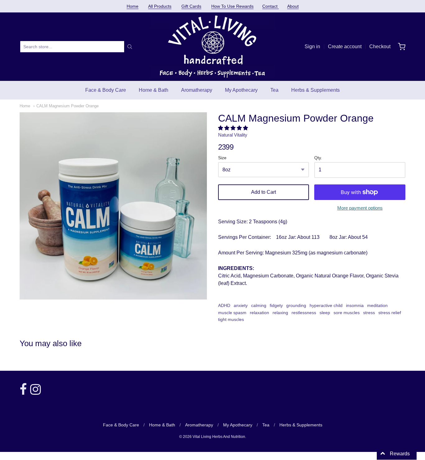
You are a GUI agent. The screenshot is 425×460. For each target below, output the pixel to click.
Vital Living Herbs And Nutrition (219, 436)
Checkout (379, 46)
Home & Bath (153, 90)
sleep (325, 312)
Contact (270, 6)
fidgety (276, 305)
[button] (233, 128)
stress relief (389, 312)
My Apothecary (241, 90)
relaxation (259, 312)
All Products (159, 6)
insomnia (355, 305)
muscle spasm (232, 312)
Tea (274, 90)
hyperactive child (326, 305)
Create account (345, 46)
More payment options (360, 208)
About (293, 6)
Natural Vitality (232, 134)
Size (222, 158)
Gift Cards (191, 6)
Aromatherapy (196, 90)
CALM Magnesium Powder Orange (67, 106)
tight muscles (231, 319)
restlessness (304, 312)
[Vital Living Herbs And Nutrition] (212, 47)
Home (132, 6)
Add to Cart (263, 192)
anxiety (241, 305)
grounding (296, 305)
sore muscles (347, 312)
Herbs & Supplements (315, 90)
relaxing (280, 312)
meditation (377, 305)
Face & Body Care (105, 90)
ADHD (224, 305)
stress (369, 312)
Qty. (318, 158)
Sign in (312, 46)
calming (258, 305)
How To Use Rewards (232, 6)
